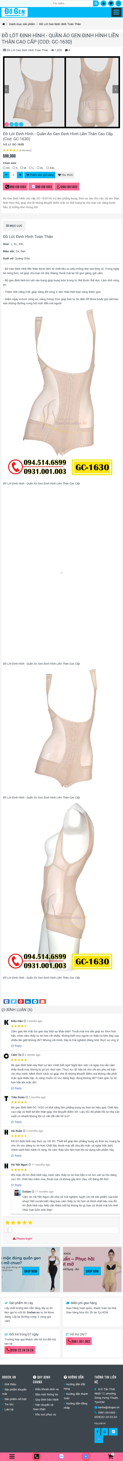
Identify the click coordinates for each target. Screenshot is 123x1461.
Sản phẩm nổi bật (15, 1399)
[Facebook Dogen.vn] (97, 1431)
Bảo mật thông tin (46, 1394)
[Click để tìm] (96, 3)
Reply (18, 1046)
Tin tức (9, 1404)
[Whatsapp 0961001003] (104, 1431)
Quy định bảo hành (46, 1399)
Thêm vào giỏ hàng (41, 175)
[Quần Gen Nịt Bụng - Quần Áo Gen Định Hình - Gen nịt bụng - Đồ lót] (15, 12)
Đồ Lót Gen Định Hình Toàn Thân (60, 24)
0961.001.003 (81, 1341)
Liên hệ (9, 1409)
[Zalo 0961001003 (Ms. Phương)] (61, 1457)
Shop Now (30, 1271)
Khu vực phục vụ (45, 1414)
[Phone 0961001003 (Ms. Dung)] (37, 1456)
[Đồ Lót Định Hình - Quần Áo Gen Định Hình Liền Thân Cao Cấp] (34, 92)
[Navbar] (116, 12)
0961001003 (18, 186)
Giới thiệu (10, 1384)
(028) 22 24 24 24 (21, 1349)
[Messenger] (98, 1439)
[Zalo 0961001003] (113, 1431)
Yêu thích (67, 175)
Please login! (24, 1238)
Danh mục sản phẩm (22, 24)
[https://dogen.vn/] (3, 24)
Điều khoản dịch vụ (47, 1389)
